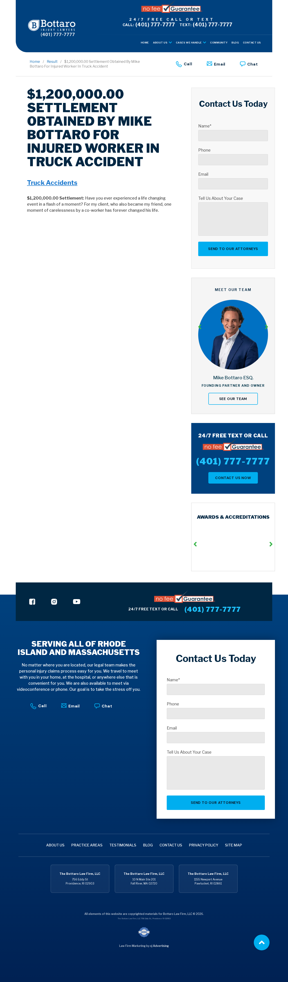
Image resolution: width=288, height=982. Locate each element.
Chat (252, 64)
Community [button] (218, 42)
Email (220, 64)
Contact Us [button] (252, 42)
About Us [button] (160, 42)
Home (35, 61)
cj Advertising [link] (159, 946)
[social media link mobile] (32, 602)
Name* (204, 126)
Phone (204, 150)
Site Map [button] (233, 845)
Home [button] (145, 42)
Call (188, 63)
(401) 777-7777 (149, 24)
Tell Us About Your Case (220, 198)
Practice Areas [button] (87, 845)
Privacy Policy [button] (203, 845)
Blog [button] (235, 42)
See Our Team (233, 398)
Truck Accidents (52, 182)
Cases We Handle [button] (189, 42)
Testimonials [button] (122, 845)
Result (52, 61)
